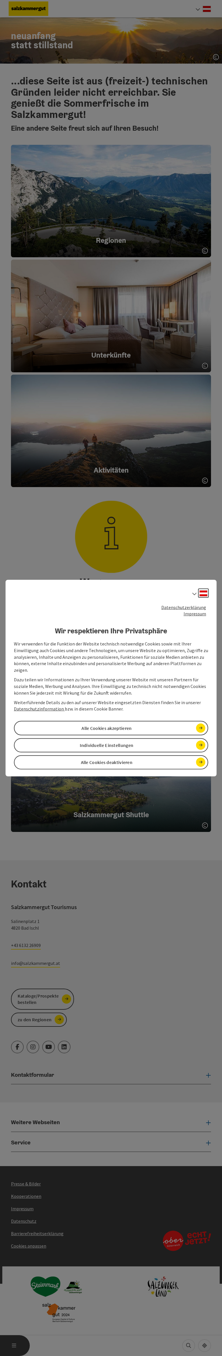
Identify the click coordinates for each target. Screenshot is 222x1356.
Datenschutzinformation (39, 709)
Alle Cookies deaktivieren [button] (107, 762)
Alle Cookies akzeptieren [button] (107, 728)
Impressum (195, 614)
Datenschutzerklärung (183, 607)
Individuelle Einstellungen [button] (106, 745)
